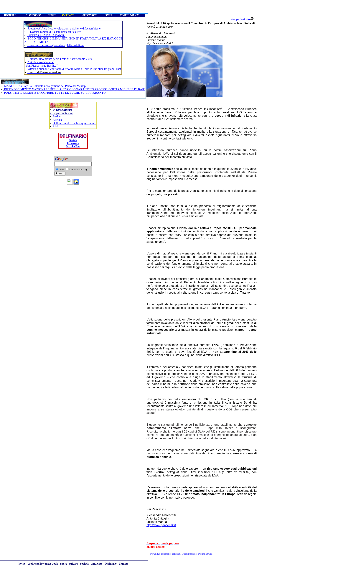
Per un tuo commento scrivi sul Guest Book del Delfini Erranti (191, 553)
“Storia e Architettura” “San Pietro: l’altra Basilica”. (41, 64)
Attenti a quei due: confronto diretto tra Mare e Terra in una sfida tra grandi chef (74, 68)
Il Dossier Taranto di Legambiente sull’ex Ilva (54, 31)
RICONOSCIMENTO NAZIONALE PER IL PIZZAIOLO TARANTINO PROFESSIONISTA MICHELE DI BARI (74, 89)
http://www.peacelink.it (161, 525)
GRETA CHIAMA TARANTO (46, 35)
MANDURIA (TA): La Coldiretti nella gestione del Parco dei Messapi (44, 86)
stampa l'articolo (240, 19)
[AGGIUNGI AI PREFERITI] (70, 183)
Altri (55, 126)
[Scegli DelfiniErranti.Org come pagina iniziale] (76, 183)
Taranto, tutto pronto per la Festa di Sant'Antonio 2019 (59, 58)
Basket (57, 116)
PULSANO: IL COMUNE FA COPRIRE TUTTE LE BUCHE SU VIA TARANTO (54, 92)
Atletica (57, 119)
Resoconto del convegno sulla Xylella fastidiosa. (55, 45)
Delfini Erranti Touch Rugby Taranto (74, 123)
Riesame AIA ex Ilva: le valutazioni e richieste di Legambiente (63, 28)
